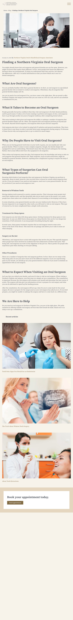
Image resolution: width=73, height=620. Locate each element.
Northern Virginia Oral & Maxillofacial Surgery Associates (33, 58)
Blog (9, 10)
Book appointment (15, 503)
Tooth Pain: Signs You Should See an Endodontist (18, 371)
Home (5, 10)
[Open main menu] (69, 4)
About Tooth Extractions (10, 481)
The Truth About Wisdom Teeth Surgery (15, 426)
